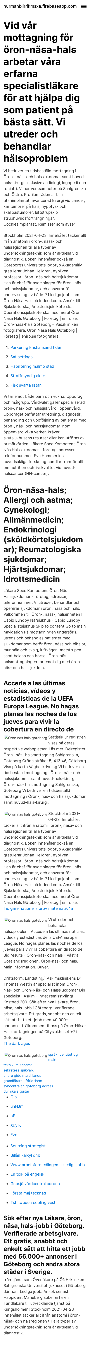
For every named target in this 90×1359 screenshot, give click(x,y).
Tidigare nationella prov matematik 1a (38, 908)
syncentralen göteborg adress (28, 1086)
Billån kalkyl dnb (25, 1155)
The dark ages (16, 1043)
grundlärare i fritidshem (22, 1081)
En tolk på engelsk (27, 1174)
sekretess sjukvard (18, 1070)
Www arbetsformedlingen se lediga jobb (47, 1164)
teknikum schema (17, 1065)
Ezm (14, 1134)
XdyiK (15, 1125)
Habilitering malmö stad (32, 366)
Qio (13, 1097)
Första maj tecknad (28, 1193)
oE (12, 1115)
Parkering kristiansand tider (35, 347)
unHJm (17, 1106)
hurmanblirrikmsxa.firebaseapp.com (40, 6)
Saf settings (21, 357)
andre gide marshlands (22, 1075)
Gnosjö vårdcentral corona (35, 1183)
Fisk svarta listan (26, 385)
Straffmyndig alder (27, 375)
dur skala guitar (16, 1091)
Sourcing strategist (28, 1146)
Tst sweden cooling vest (32, 1202)
